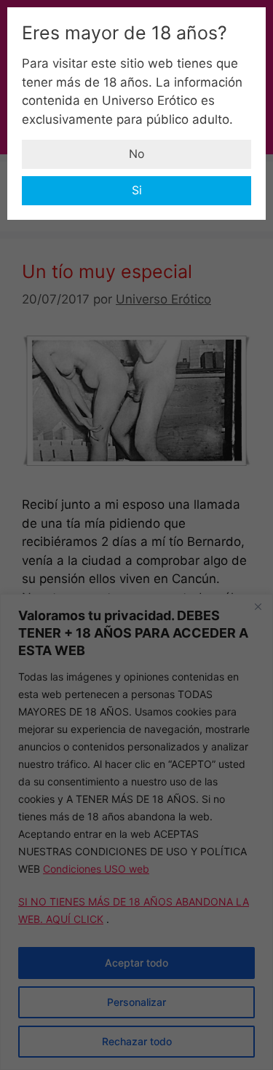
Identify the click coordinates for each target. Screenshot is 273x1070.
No (137, 153)
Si (137, 190)
